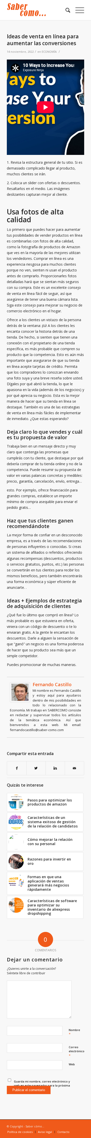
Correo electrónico (76, 1051)
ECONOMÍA (49, 51)
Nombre (74, 1032)
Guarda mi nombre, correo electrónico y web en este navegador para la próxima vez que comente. (42, 1085)
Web (72, 1064)
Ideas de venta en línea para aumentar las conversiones (43, 40)
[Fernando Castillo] (20, 701)
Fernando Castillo (52, 684)
